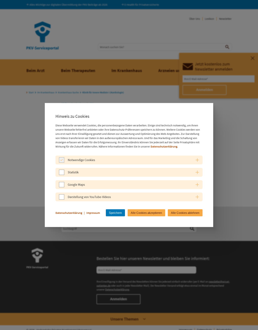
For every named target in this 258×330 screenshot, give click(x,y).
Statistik (73, 172)
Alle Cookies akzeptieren (146, 212)
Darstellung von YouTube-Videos (89, 197)
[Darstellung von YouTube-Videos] (61, 198)
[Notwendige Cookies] (61, 161)
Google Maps (76, 185)
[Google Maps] (61, 186)
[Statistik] (61, 174)
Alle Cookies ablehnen (185, 212)
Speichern (115, 212)
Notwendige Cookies (81, 160)
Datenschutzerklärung (164, 146)
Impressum (93, 213)
